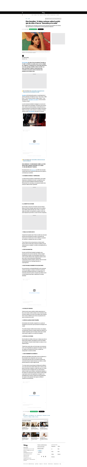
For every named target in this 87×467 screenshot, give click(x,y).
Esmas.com (33, 169)
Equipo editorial (25, 447)
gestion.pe (36, 463)
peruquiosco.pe (56, 463)
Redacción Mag (26, 57)
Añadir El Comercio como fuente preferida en (53, 18)
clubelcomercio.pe (31, 463)
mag (60, 463)
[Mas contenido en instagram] (45, 456)
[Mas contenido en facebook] (42, 456)
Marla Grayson (39, 415)
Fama (52, 451)
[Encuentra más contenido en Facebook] (23, 29)
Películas (30, 416)
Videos (59, 446)
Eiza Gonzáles (25, 415)
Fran (35, 415)
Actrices (36, 416)
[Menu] (23, 13)
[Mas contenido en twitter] (43, 456)
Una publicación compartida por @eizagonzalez (34, 155)
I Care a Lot (26, 416)
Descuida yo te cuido (46, 415)
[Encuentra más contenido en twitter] (25, 29)
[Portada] (25, 446)
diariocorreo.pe (50, 463)
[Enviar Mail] (22, 57)
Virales (52, 454)
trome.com (45, 463)
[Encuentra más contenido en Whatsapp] (27, 29)
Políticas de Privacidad (40, 446)
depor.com (41, 463)
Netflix (33, 416)
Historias (53, 456)
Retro (59, 451)
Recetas (59, 454)
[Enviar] (22, 15)
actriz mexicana (31, 415)
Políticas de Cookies (40, 448)
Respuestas (53, 446)
